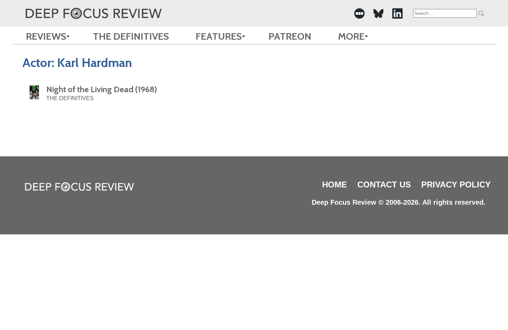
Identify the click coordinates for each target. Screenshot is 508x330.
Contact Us (384, 184)
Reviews (46, 36)
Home (334, 184)
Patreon (290, 36)
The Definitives (131, 36)
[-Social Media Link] (359, 13)
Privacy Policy (456, 184)
